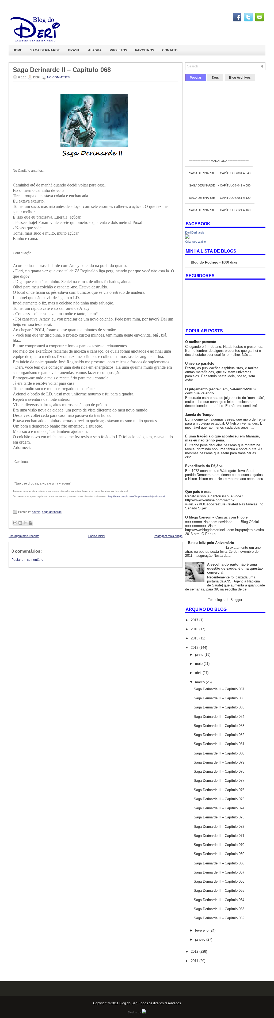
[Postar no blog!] (20, 522)
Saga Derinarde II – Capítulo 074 (219, 808)
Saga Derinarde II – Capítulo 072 (219, 827)
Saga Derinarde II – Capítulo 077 (219, 781)
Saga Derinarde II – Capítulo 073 (219, 817)
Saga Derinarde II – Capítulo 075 (219, 799)
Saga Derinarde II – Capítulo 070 (219, 845)
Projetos (118, 50)
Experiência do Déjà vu (204, 466)
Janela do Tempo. (200, 415)
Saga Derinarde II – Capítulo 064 (219, 900)
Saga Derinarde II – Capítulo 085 (219, 707)
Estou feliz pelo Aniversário (211, 543)
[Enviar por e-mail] (15, 522)
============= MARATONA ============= (219, 160)
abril (199, 673)
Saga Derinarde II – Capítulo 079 (219, 762)
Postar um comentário (27, 560)
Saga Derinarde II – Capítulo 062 (219, 918)
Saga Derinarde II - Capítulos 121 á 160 (219, 210)
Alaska (95, 50)
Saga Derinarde (45, 50)
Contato (169, 50)
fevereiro (202, 930)
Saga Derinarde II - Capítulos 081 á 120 (219, 197)
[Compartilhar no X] (25, 522)
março (200, 682)
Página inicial (96, 535)
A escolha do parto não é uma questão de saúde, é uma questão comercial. (235, 568)
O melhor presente (200, 342)
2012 (195, 952)
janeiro (200, 939)
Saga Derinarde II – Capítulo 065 (219, 891)
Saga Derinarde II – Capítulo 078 (219, 771)
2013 (195, 648)
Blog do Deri (128, 1003)
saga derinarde (52, 511)
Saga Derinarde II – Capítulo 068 (62, 70)
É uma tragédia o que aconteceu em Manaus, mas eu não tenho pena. (222, 438)
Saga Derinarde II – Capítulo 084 (219, 717)
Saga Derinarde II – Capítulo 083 (219, 726)
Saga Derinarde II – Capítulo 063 (219, 909)
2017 (195, 620)
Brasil (74, 50)
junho (199, 655)
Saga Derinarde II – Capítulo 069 (219, 854)
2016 (195, 629)
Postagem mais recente (24, 535)
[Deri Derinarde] (187, 237)
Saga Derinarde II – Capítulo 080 (219, 753)
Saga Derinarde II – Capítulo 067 (219, 872)
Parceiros (144, 50)
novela (36, 511)
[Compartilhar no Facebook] (30, 522)
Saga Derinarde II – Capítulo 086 (219, 698)
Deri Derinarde (194, 232)
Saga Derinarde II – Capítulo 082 (219, 735)
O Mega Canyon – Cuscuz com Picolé (216, 517)
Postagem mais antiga (168, 535)
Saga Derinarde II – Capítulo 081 (219, 744)
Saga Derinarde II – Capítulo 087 (219, 689)
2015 (195, 638)
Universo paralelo (199, 363)
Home (17, 50)
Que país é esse (198, 492)
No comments (58, 77)
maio (199, 664)
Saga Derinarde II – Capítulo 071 (219, 836)
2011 (195, 961)
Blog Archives (240, 77)
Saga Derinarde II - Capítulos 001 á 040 (219, 173)
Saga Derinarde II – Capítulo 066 (219, 881)
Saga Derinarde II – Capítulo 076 (219, 790)
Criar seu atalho (195, 241)
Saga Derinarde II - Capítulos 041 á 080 (219, 185)
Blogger (236, 600)
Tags (215, 77)
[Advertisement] (95, 605)
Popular (195, 77)
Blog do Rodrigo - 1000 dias (214, 262)
